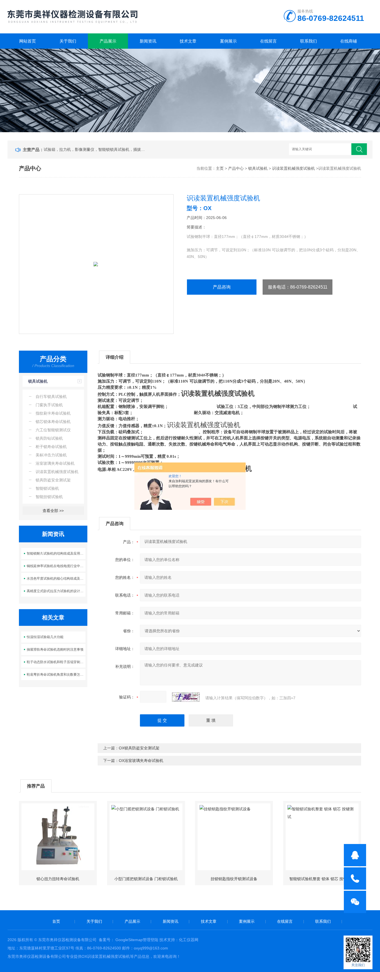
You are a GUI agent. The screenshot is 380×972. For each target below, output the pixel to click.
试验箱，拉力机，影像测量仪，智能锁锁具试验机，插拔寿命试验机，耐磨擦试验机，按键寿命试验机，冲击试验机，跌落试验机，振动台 (95, 149)
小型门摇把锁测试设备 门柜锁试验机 (146, 879)
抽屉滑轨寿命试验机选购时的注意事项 (55, 649)
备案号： (106, 939)
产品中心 (236, 168)
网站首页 (27, 41)
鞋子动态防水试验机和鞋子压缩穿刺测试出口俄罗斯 (56, 662)
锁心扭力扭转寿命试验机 (57, 879)
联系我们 (308, 41)
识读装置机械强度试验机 (293, 168)
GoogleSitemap (129, 939)
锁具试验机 (258, 168)
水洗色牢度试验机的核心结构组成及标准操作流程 (56, 578)
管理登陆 (150, 939)
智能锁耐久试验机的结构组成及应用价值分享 (56, 553)
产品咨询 (222, 287)
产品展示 (108, 41)
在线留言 (268, 41)
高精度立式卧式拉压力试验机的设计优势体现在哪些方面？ (56, 591)
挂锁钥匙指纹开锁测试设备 (234, 879)
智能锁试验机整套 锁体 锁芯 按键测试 (322, 879)
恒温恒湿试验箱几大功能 (45, 637)
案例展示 (228, 41)
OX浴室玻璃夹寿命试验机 (141, 760)
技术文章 (188, 41)
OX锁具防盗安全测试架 (139, 748)
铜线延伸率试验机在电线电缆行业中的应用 (56, 566)
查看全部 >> (53, 510)
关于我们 (68, 41)
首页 (56, 921)
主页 (220, 168)
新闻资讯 (148, 41)
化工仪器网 (188, 939)
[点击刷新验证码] (186, 697)
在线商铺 (348, 41)
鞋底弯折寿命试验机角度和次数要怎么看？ (56, 674)
